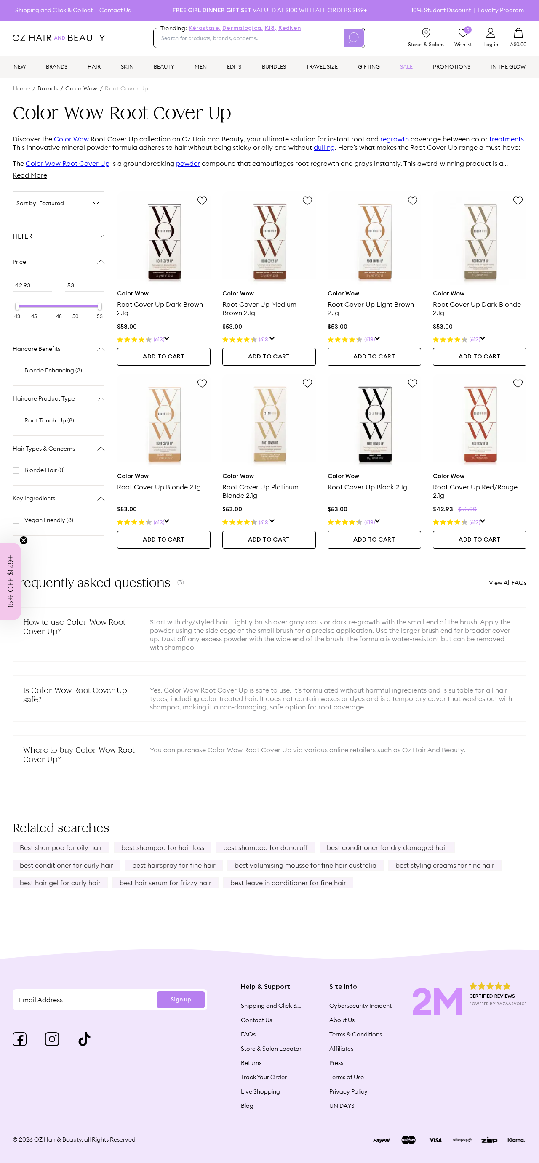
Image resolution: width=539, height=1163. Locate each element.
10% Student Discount (441, 10)
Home (21, 88)
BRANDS (56, 66)
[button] (10, 581)
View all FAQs (507, 583)
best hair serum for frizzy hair (165, 883)
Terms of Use (346, 1077)
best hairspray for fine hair (174, 865)
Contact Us (115, 10)
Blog (247, 1106)
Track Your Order (264, 1077)
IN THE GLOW (508, 66)
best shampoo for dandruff (265, 847)
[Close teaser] (23, 540)
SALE (406, 66)
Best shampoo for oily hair (61, 847)
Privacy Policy (348, 1091)
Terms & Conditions (355, 1034)
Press (336, 1063)
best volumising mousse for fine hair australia (305, 865)
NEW (19, 66)
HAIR (94, 66)
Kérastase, (205, 28)
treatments (506, 139)
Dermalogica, (242, 28)
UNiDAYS (342, 1106)
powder (188, 163)
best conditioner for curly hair (66, 865)
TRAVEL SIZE (322, 66)
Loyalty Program (501, 10)
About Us (342, 1020)
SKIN (127, 66)
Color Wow (71, 139)
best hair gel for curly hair (60, 883)
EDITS (234, 66)
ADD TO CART (163, 357)
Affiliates (341, 1048)
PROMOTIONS (451, 66)
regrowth (394, 139)
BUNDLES (274, 66)
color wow (81, 88)
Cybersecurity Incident (360, 1005)
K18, (271, 28)
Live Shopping (260, 1091)
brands (47, 88)
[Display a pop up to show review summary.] (167, 339)
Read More (30, 175)
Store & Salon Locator (271, 1048)
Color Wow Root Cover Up (67, 163)
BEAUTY (164, 66)
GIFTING (369, 66)
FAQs (248, 1034)
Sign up (181, 1000)
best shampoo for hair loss (162, 847)
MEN (201, 66)
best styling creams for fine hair (444, 865)
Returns (251, 1063)
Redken (289, 28)
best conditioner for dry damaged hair (387, 847)
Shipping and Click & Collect (54, 10)
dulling (324, 147)
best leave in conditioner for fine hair (288, 883)
